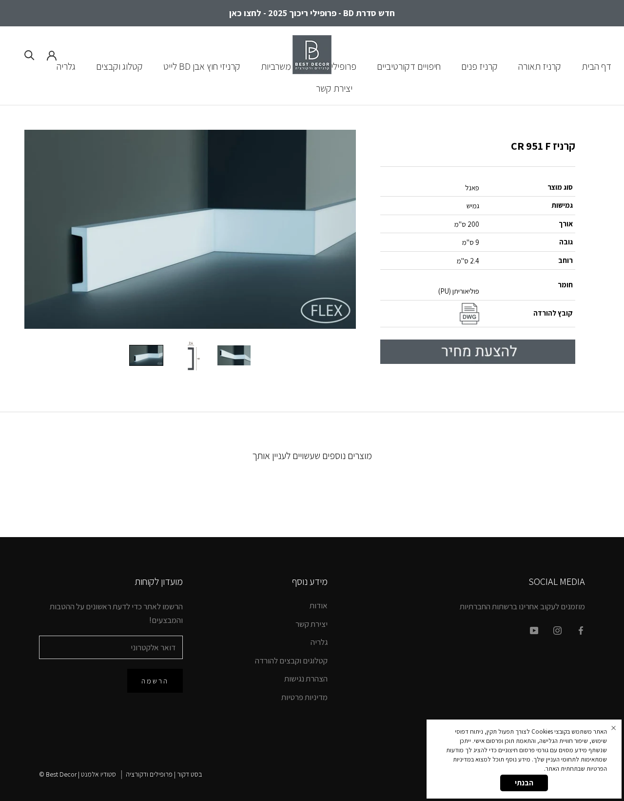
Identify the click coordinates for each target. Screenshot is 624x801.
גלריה (66, 66)
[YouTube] (534, 630)
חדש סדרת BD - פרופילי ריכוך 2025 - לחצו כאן (312, 13)
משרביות (276, 66)
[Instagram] (557, 630)
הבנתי (524, 783)
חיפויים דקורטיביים (409, 66)
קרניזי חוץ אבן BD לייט (201, 66)
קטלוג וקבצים (119, 66)
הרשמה (155, 680)
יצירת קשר (334, 88)
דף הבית (596, 66)
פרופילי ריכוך (334, 66)
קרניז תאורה (539, 66)
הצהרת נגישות (306, 678)
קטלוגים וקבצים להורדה (291, 660)
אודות (319, 605)
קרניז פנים (479, 66)
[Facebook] (581, 630)
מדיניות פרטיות (304, 697)
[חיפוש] (29, 54)
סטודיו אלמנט (98, 774)
